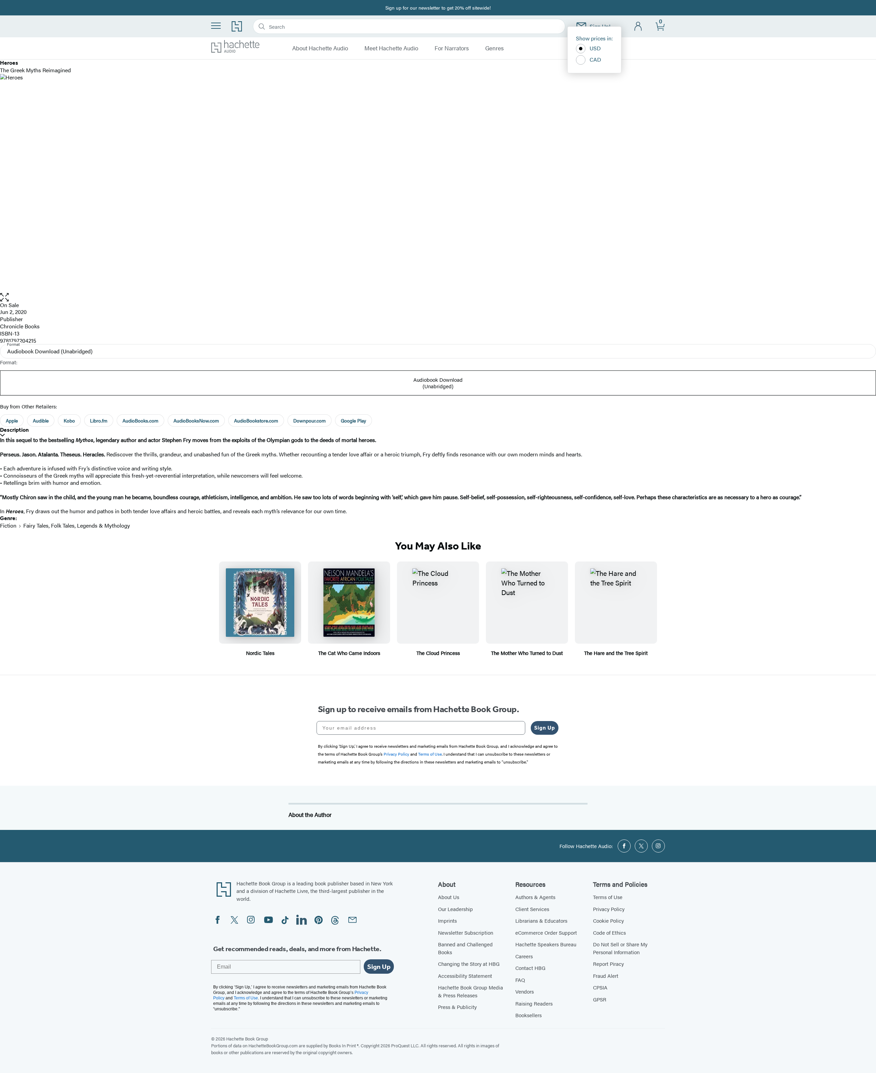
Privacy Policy (608, 908)
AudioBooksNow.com (196, 420)
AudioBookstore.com (256, 420)
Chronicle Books (20, 326)
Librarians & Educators (541, 920)
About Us (448, 896)
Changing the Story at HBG (469, 963)
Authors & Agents (535, 896)
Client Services (532, 908)
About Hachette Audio (320, 48)
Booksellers (528, 1015)
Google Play (353, 420)
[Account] (638, 27)
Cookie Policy (608, 920)
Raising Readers (534, 1003)
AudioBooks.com (140, 420)
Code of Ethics (609, 932)
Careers (524, 956)
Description (14, 430)
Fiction (8, 525)
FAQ (520, 979)
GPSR (599, 999)
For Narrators (452, 48)
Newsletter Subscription (465, 932)
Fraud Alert (605, 975)
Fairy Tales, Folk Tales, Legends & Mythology (76, 525)
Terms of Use (607, 896)
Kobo (69, 420)
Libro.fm (98, 420)
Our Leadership (455, 908)
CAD (595, 59)
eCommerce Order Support (546, 932)
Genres (494, 48)
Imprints (447, 920)
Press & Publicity (457, 1006)
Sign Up (544, 727)
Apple (12, 420)
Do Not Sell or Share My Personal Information (620, 948)
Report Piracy (608, 963)
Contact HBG (530, 967)
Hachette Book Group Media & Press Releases (470, 991)
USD (595, 48)
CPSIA (600, 987)
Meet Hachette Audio (391, 48)
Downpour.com (309, 420)
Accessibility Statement (465, 975)
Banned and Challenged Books (465, 948)
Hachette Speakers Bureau (545, 944)
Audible (41, 420)
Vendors (524, 991)
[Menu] (216, 26)
